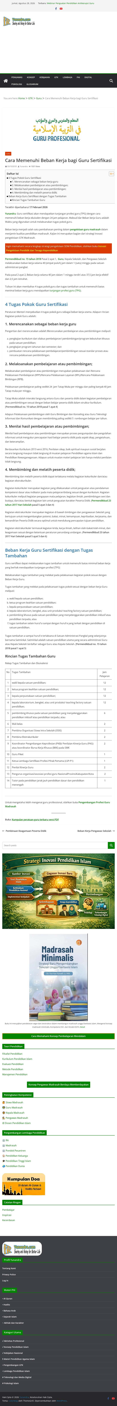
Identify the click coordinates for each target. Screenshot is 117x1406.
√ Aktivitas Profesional (13, 1341)
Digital (88, 77)
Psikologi (16, 84)
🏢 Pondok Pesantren (14, 1150)
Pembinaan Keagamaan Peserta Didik (26, 830)
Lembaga (67, 77)
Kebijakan (45, 77)
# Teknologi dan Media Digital (16, 1377)
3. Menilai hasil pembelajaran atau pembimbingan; (39, 189)
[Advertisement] (58, 52)
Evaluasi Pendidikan (13, 1064)
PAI (78, 77)
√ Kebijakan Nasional (12, 1353)
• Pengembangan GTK (12, 1365)
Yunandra (24, 166)
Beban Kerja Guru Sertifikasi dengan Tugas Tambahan (37, 196)
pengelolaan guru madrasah (85, 229)
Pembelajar (8, 1209)
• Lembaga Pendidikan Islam (16, 1371)
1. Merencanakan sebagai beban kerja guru (35, 181)
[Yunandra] (5, 80)
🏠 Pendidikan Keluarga (15, 1155)
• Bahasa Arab (9, 1310)
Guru (8, 154)
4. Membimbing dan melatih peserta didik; (34, 192)
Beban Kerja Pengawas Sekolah (94, 830)
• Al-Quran (7, 1298)
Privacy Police (9, 1274)
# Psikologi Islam (10, 1383)
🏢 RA (5, 1140)
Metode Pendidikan (12, 1069)
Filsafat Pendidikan (12, 1053)
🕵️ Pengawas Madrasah (15, 1117)
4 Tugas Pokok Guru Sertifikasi (25, 177)
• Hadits (6, 1304)
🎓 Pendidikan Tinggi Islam (16, 1161)
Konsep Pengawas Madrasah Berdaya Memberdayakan (59, 1084)
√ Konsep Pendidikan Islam (15, 1347)
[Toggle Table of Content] (110, 173)
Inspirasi (6, 1215)
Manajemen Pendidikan (15, 1074)
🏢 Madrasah (9, 1145)
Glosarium (32, 84)
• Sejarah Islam (9, 1316)
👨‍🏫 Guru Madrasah (12, 1107)
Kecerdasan (8, 1220)
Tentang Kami (9, 1268)
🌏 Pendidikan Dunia (13, 1166)
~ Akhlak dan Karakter (13, 1322)
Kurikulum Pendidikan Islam (17, 1058)
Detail (82, 1027)
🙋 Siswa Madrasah (12, 1102)
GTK (56, 77)
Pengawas (16, 77)
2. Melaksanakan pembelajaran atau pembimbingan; (40, 185)
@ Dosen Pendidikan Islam (16, 1123)
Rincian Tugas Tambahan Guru (28, 200)
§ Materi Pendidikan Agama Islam (18, 1359)
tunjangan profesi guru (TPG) (65, 290)
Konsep (31, 77)
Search (111, 845)
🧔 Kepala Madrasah (13, 1112)
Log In (5, 1280)
